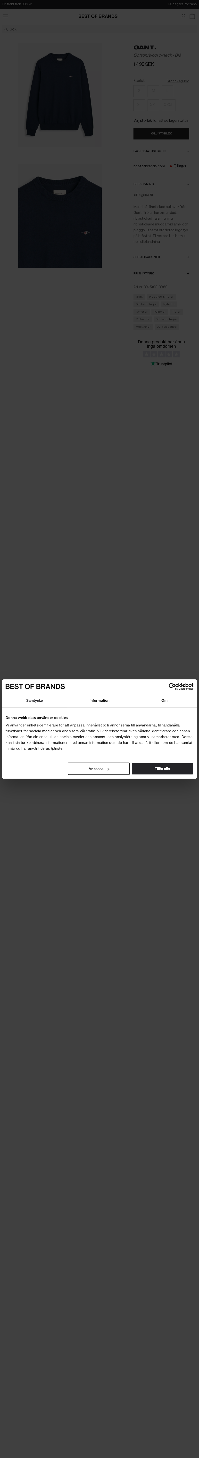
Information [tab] (99, 700)
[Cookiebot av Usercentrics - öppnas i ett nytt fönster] (172, 686)
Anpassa (96, 769)
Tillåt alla (162, 769)
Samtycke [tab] (34, 700)
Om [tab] (164, 700)
